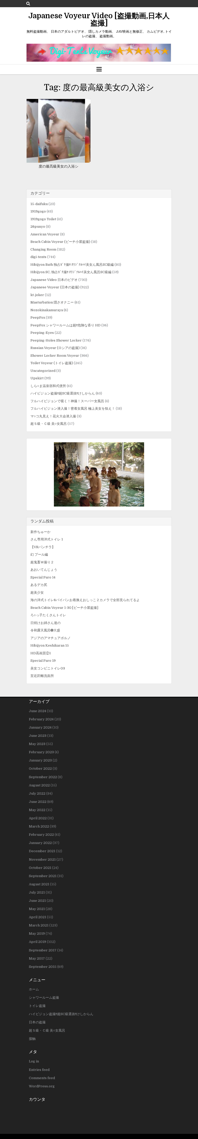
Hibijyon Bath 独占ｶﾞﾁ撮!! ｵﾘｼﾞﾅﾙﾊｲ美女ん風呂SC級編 (72, 265)
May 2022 (37, 810)
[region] (99, 474)
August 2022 (39, 785)
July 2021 (37, 892)
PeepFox (37, 317)
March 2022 (39, 826)
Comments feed (42, 1078)
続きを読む (60, 130)
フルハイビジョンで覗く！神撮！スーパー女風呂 (67, 401)
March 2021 (38, 925)
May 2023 (37, 744)
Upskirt (37, 378)
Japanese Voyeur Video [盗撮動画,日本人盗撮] (99, 19)
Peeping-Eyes (42, 333)
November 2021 (42, 859)
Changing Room (43, 249)
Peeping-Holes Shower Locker (56, 340)
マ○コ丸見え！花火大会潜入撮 (53, 416)
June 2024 (37, 711)
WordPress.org (42, 1086)
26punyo (37, 226)
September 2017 (42, 950)
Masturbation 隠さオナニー (52, 302)
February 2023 (41, 752)
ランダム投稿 (42, 521)
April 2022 (38, 818)
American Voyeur (44, 234)
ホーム (34, 989)
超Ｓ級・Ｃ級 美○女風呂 (48, 424)
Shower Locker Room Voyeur (54, 355)
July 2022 (37, 793)
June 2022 (37, 802)
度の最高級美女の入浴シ (58, 166)
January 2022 (40, 843)
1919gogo (38, 211)
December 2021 (42, 851)
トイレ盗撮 (37, 1006)
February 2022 (41, 835)
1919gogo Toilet (43, 219)
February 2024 (41, 719)
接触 (32, 1039)
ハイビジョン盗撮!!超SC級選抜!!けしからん (62, 393)
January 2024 (40, 727)
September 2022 (43, 777)
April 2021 (37, 917)
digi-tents (38, 257)
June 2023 (37, 736)
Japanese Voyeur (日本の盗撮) (54, 287)
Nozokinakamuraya (46, 310)
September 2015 (42, 967)
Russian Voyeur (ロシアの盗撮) (55, 348)
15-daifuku (39, 204)
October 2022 (40, 768)
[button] (99, 474)
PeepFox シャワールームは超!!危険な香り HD (65, 325)
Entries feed (39, 1070)
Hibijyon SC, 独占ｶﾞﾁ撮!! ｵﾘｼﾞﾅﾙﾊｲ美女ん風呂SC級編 (70, 272)
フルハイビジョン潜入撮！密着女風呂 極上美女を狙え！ (72, 408)
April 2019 (37, 942)
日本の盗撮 (37, 1022)
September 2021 (42, 876)
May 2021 (37, 909)
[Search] (28, 3)
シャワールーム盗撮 (44, 997)
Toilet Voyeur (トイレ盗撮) (51, 363)
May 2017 (37, 958)
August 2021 (39, 884)
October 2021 (40, 868)
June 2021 (37, 901)
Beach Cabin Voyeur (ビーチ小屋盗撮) (60, 242)
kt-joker (37, 295)
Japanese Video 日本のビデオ (54, 280)
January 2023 (40, 760)
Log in (34, 1061)
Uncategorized (42, 371)
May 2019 (37, 933)
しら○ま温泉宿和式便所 (48, 386)
